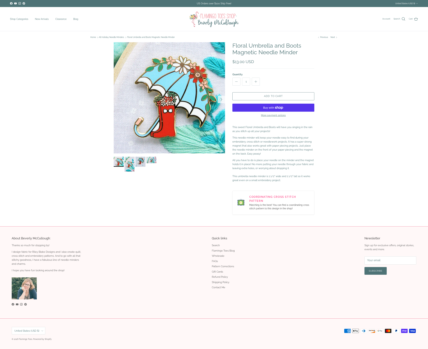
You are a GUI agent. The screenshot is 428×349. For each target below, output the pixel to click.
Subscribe (214, 189)
